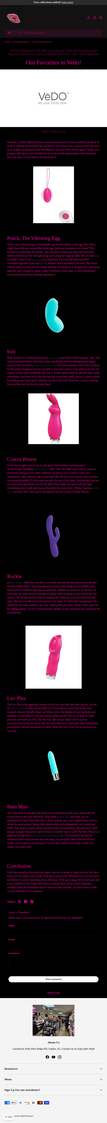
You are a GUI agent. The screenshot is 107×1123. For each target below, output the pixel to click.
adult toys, (33, 50)
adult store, (18, 50)
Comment (13, 953)
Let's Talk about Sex (21, 42)
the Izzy (53, 357)
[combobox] (53, 33)
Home (7, 42)
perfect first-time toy (44, 365)
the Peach (37, 259)
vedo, (82, 54)
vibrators (92, 54)
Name (11, 925)
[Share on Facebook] (26, 902)
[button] (95, 18)
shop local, (29, 54)
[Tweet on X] (19, 902)
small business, (47, 54)
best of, (46, 50)
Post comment (54, 979)
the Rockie (17, 582)
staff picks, (64, 54)
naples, (56, 50)
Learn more (67, 2)
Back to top (53, 992)
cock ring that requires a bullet (48, 835)
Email (11, 939)
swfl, (75, 54)
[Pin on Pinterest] (32, 902)
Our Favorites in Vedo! (42, 42)
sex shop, (67, 50)
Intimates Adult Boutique (22, 1116)
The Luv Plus (18, 708)
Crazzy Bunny (41, 469)
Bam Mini (64, 816)
